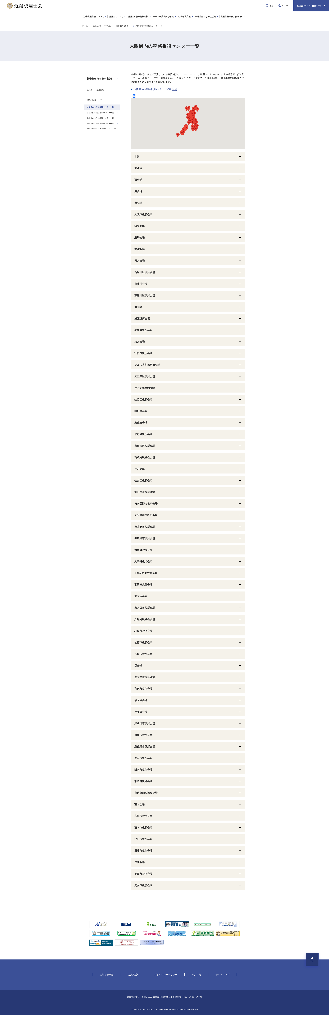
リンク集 (196, 974)
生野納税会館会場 (144, 387)
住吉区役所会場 (143, 480)
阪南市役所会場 (143, 769)
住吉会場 (139, 468)
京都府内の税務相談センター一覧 (100, 113)
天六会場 (139, 260)
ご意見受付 (134, 974)
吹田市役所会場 (143, 839)
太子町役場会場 (143, 561)
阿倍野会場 (140, 411)
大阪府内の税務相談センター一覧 (100, 107)
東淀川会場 (140, 283)
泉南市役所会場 (143, 758)
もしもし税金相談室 (95, 90)
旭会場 (138, 307)
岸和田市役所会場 (144, 723)
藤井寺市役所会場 (144, 526)
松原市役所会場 (143, 642)
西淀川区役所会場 (144, 272)
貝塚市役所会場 (143, 735)
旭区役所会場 (142, 318)
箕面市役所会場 (143, 885)
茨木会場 (139, 804)
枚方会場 (139, 341)
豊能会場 (139, 862)
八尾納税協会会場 (144, 619)
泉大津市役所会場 (144, 677)
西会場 (138, 179)
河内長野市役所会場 (146, 503)
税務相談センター (123, 26)
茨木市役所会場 (143, 827)
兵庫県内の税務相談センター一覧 (100, 118)
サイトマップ (222, 974)
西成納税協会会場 (144, 457)
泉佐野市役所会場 (144, 746)
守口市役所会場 (143, 353)
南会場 (138, 202)
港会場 (138, 191)
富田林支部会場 (143, 584)
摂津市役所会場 (143, 850)
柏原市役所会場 (143, 630)
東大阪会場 (140, 596)
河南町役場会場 (143, 549)
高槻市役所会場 (143, 815)
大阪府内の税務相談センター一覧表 (152, 89)
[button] (312, 959)
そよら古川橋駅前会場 (147, 364)
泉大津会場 (140, 700)
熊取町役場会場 (143, 781)
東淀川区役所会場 (144, 295)
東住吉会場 (140, 422)
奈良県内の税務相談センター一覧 (100, 123)
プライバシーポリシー (165, 974)
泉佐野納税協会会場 (146, 792)
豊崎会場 (139, 237)
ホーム (85, 26)
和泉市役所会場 (143, 688)
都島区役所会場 (143, 330)
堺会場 (138, 665)
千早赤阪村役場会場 (146, 573)
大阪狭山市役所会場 (146, 515)
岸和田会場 (140, 711)
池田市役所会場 (143, 873)
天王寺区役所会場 (144, 376)
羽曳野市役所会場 (144, 538)
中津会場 (139, 249)
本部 (137, 156)
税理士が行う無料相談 (102, 26)
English (285, 6)
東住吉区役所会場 (144, 445)
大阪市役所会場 (143, 214)
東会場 (138, 168)
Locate (134, 96)
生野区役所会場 (143, 399)
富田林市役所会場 (144, 492)
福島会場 (139, 226)
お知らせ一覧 (106, 974)
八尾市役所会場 (143, 654)
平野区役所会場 (143, 434)
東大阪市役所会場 (144, 607)
